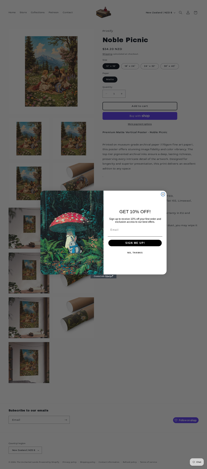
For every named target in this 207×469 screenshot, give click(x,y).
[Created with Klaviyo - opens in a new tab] (103, 276)
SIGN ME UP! (135, 243)
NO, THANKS (135, 253)
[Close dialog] (163, 194)
